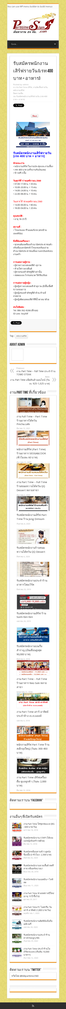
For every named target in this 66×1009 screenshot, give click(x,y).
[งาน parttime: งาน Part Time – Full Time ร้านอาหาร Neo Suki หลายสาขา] (33, 667)
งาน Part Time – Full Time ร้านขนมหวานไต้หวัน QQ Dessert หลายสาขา (32, 486)
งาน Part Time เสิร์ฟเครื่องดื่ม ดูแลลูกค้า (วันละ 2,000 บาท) (31, 781)
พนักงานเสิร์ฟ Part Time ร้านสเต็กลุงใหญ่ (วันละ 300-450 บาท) (33, 748)
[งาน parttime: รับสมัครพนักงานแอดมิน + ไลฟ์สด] (16, 883)
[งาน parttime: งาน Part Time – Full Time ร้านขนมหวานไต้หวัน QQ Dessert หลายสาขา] (33, 470)
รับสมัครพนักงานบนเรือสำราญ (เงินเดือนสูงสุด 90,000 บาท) (29, 650)
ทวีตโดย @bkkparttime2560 (25, 976)
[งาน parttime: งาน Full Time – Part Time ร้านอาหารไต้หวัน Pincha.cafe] (33, 405)
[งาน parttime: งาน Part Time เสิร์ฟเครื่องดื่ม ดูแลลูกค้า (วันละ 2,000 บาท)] (33, 766)
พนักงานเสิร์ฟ (18, 90)
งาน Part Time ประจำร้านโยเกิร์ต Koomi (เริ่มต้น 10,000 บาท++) (37, 951)
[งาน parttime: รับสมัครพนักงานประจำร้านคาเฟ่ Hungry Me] (16, 938)
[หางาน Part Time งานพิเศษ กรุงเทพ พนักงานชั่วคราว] (33, 32)
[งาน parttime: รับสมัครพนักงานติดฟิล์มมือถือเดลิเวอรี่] (16, 924)
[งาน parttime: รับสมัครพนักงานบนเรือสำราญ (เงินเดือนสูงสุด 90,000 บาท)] (33, 634)
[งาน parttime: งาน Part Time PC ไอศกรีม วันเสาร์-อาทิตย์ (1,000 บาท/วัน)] (16, 910)
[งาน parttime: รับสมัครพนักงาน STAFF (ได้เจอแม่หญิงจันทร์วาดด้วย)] (16, 841)
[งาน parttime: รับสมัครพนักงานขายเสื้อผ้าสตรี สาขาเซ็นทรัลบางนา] (16, 869)
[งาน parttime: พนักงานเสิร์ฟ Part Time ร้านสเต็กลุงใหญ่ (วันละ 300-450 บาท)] (33, 733)
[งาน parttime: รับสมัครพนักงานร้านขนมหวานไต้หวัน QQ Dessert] (33, 536)
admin (26, 85)
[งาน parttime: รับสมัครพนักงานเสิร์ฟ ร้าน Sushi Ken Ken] (33, 602)
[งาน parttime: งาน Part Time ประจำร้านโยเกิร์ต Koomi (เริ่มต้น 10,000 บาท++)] (16, 952)
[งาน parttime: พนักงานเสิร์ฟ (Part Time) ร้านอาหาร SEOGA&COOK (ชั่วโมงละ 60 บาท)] (33, 438)
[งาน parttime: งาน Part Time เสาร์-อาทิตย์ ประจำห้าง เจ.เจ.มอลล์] (33, 700)
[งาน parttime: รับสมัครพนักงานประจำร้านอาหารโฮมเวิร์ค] (33, 569)
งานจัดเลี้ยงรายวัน (40, 87)
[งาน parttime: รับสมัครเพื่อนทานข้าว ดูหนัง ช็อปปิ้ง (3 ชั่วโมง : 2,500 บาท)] (16, 855)
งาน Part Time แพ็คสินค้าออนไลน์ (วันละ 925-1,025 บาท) (30, 380)
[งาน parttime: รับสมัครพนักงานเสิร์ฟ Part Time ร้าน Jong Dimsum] (33, 503)
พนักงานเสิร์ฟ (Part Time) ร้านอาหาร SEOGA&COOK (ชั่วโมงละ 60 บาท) (31, 453)
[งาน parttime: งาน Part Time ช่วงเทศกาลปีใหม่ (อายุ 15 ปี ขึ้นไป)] (16, 896)
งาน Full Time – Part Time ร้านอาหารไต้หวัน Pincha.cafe (32, 420)
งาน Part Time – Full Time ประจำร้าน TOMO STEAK (36, 371)
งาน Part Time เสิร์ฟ (23, 87)
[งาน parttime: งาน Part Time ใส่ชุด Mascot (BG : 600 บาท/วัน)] (16, 827)
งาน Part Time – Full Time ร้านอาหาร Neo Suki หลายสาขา (32, 683)
